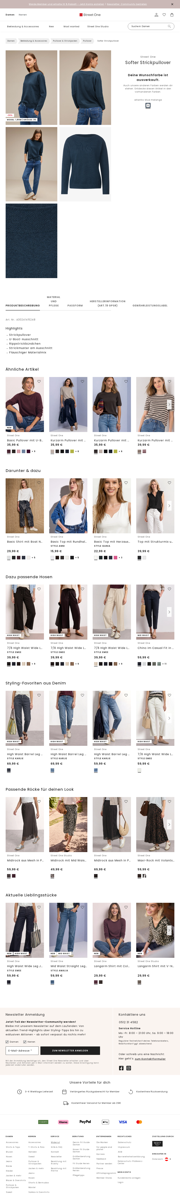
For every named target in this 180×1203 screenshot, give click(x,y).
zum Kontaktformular (150, 1059)
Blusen (9, 1152)
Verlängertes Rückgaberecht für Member (95, 1091)
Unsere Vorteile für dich (90, 1082)
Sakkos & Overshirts (39, 1192)
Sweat (9, 1192)
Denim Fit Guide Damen (81, 1143)
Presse (100, 1168)
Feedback (101, 1159)
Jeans (9, 1161)
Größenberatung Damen (81, 1157)
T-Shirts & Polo (36, 1147)
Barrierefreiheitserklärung (131, 1156)
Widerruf (55, 1142)
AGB (120, 1152)
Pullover (87, 41)
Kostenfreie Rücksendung (152, 1091)
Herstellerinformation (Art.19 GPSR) (108, 303)
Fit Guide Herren (81, 1163)
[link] (90, 14)
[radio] (148, 105)
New (51, 26)
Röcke (9, 1166)
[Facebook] (121, 1067)
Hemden (32, 1152)
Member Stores (104, 1178)
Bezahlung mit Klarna (58, 1169)
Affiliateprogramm (106, 1173)
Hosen (9, 1156)
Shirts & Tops (13, 1147)
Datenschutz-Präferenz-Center (130, 1162)
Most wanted (71, 26)
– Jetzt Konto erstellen (66, 4)
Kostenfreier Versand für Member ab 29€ (96, 1103)
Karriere (101, 1154)
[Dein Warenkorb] (171, 14)
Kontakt (55, 1152)
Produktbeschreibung (23, 305)
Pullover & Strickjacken (65, 41)
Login (121, 1182)
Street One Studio (98, 26)
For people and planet (104, 1148)
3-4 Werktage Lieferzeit (39, 1091)
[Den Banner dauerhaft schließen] (172, 4)
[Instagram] (128, 1067)
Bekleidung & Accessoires (23, 26)
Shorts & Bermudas (38, 1182)
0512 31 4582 (128, 1022)
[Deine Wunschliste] (164, 14)
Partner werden (104, 1163)
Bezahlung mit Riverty (58, 1162)
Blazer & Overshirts (16, 1180)
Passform (75, 305)
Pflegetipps (79, 1175)
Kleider (9, 1171)
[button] (41, 26)
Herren (23, 14)
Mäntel (32, 1187)
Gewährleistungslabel (150, 305)
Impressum (124, 1147)
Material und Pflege (53, 301)
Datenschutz (124, 1142)
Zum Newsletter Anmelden (70, 1050)
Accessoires (12, 1142)
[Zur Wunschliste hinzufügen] (39, 381)
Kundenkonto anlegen (129, 1178)
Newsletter (56, 1156)
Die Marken (102, 1142)
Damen (10, 14)
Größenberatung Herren (81, 1169)
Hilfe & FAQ (56, 1147)
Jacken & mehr (13, 1175)
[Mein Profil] (156, 14)
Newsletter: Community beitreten (127, 4)
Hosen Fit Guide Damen (81, 1150)
